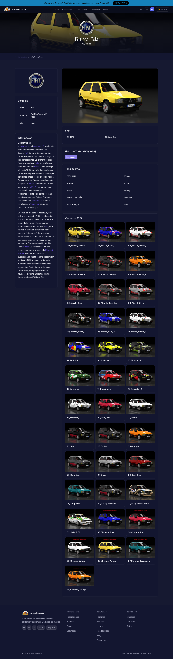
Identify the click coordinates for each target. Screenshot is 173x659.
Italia (37, 163)
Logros (100, 626)
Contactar (119, 3)
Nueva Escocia (19, 9)
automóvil (25, 146)
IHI (46, 226)
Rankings (101, 617)
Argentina (34, 204)
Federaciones (73, 617)
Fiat (26, 153)
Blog (99, 635)
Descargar (70, 157)
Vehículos (22, 57)
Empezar (106, 9)
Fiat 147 (32, 187)
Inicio (57, 9)
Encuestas (101, 640)
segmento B (38, 146)
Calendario (71, 631)
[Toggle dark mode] (141, 9)
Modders (131, 617)
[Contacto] (147, 9)
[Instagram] (34, 628)
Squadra (100, 621)
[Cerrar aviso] (169, 3)
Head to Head (103, 631)
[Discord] (152, 9)
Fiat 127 (37, 167)
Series (69, 626)
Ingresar (164, 9)
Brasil (31, 183)
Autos (129, 626)
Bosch (26, 247)
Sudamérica (36, 200)
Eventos (70, 621)
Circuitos (131, 621)
